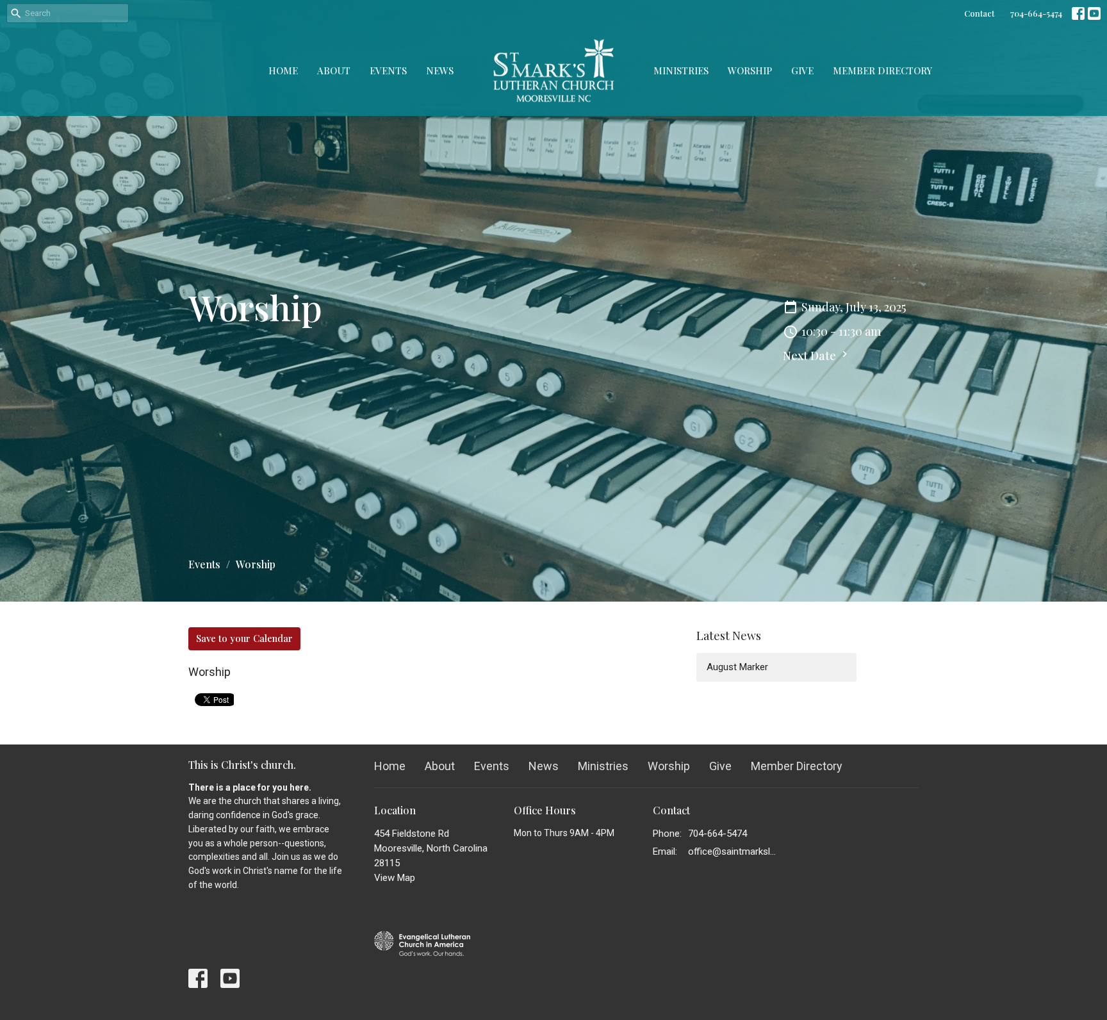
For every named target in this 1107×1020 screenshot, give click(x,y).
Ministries (681, 70)
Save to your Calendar (244, 638)
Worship (750, 70)
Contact (979, 13)
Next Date (811, 355)
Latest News (728, 635)
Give (802, 70)
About (333, 70)
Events (388, 70)
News (440, 70)
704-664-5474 (1036, 13)
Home (283, 70)
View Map (394, 878)
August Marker (737, 667)
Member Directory (882, 70)
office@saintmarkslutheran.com (734, 851)
